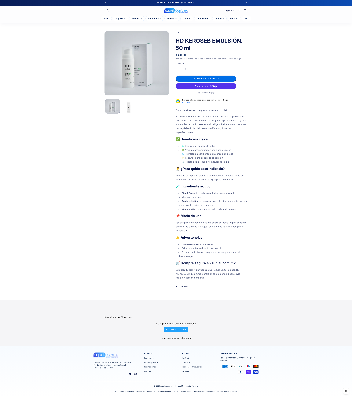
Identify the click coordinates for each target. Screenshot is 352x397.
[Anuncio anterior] (105, 2)
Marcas (147, 371)
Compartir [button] (183, 286)
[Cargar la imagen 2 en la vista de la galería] (128, 106)
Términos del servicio (166, 392)
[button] (108, 11)
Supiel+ (185, 371)
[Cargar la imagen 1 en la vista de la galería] (112, 106)
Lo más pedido (151, 362)
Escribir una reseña (176, 329)
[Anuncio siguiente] (247, 2)
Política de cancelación (227, 392)
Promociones (150, 367)
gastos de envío (204, 59)
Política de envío (184, 392)
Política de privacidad (145, 392)
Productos (149, 358)
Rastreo (185, 358)
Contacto (186, 362)
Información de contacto (204, 392)
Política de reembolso (124, 392)
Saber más (186, 102)
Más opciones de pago (206, 93)
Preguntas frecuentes (192, 367)
